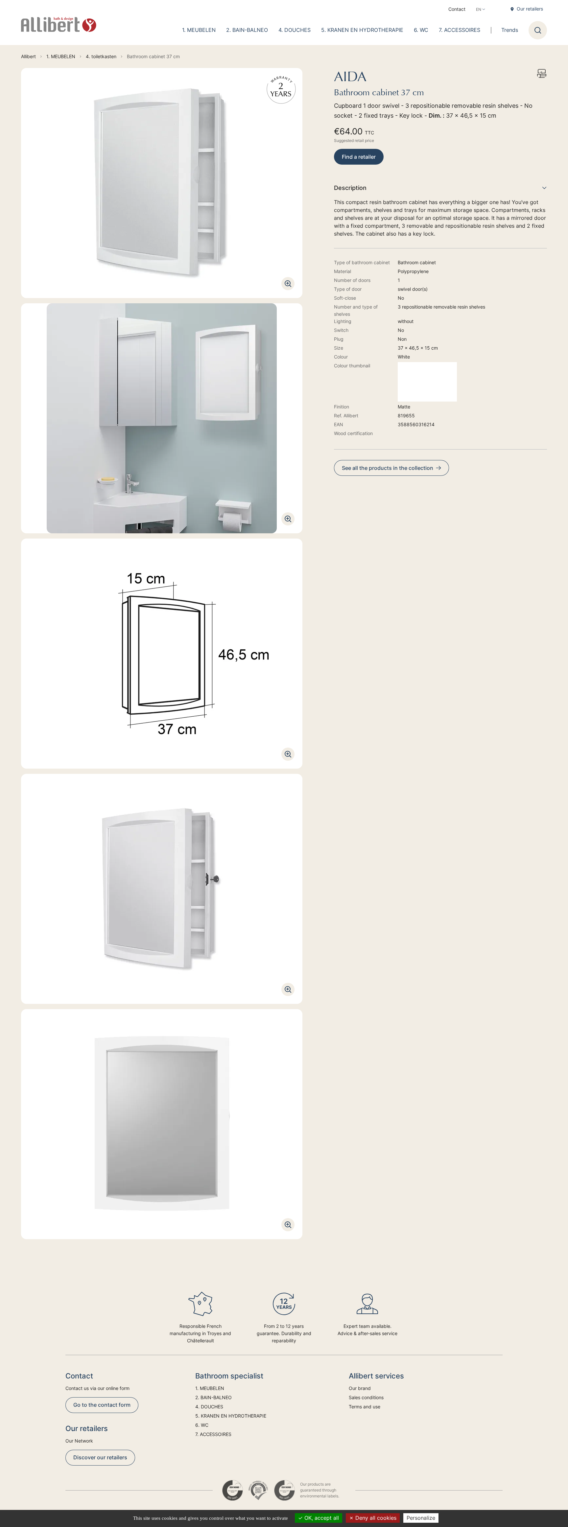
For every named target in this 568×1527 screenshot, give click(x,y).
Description (350, 187)
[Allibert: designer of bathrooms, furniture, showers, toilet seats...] (58, 24)
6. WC (421, 30)
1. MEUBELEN (199, 30)
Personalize (421, 1518)
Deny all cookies (375, 1518)
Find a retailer (359, 156)
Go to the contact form (101, 1404)
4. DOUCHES (294, 30)
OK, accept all (321, 1518)
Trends (509, 30)
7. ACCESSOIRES (459, 30)
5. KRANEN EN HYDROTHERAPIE (362, 30)
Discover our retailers (100, 1457)
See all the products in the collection (387, 467)
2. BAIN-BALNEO (247, 30)
